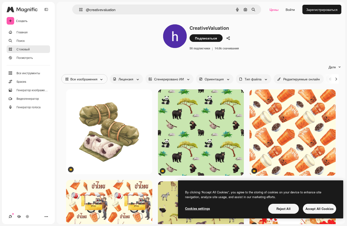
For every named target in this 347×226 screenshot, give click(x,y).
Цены (274, 9)
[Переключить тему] (27, 216)
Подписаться (206, 38)
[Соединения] (10, 216)
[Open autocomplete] (78, 9)
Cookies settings (197, 208)
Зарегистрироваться (322, 9)
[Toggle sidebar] (46, 9)
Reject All (283, 208)
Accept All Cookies (319, 208)
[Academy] (19, 216)
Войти (290, 9)
